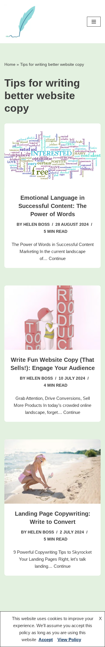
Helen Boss (36, 224)
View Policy (69, 639)
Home (9, 64)
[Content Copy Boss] (21, 21)
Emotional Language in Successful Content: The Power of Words (52, 206)
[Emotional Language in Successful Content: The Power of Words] (52, 155)
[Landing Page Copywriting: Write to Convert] (52, 471)
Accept (45, 639)
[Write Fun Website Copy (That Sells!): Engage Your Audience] (52, 317)
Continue (57, 258)
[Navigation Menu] (94, 22)
